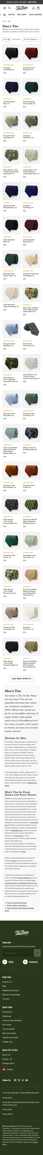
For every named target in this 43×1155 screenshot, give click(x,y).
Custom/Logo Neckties (12, 1020)
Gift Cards (6, 1025)
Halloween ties (16, 830)
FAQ (4, 986)
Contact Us (7, 982)
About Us (6, 1055)
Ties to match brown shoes (17, 903)
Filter (5, 39)
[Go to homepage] (21, 8)
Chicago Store (8, 1063)
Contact (33, 961)
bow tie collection (23, 878)
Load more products (21, 678)
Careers (5, 1059)
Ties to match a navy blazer (17, 905)
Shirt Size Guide (9, 1033)
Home (4, 21)
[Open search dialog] (9, 8)
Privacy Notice (7, 1114)
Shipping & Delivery (10, 990)
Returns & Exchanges (11, 995)
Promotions (7, 1012)
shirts (23, 852)
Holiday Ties (7, 1042)
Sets (14, 861)
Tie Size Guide (8, 1029)
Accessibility (7, 1098)
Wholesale (6, 1016)
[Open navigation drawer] (4, 8)
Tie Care (5, 999)
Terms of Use (7, 1109)
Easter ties (19, 836)
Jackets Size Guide (10, 1037)
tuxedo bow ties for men (28, 883)
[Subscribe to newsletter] (37, 953)
